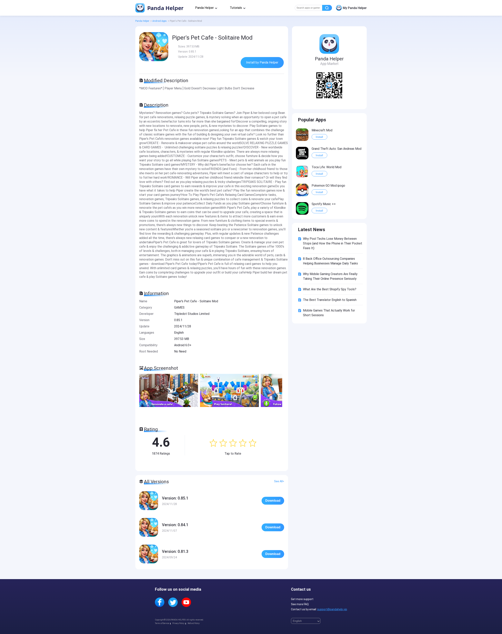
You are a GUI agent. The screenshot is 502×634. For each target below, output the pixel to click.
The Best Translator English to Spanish (329, 300)
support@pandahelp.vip (332, 609)
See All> (279, 481)
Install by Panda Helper (262, 62)
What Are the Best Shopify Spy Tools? (329, 289)
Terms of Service (162, 623)
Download (272, 500)
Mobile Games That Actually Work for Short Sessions (329, 313)
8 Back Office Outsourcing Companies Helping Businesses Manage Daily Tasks (330, 261)
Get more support (302, 599)
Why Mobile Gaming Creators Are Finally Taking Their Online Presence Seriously (330, 276)
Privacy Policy (178, 623)
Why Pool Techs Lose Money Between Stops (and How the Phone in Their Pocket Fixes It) (332, 243)
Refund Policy (194, 623)
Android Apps (159, 21)
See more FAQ (300, 604)
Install (319, 136)
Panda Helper (164, 8)
